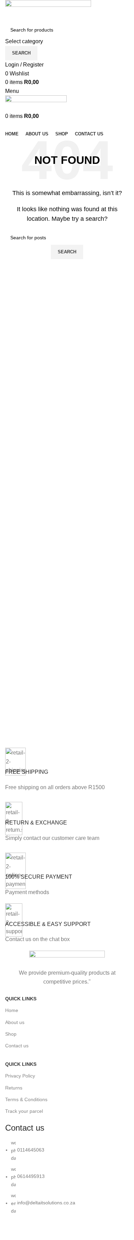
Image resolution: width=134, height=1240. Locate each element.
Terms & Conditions (26, 1099)
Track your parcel (24, 1111)
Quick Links (20, 998)
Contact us (17, 1045)
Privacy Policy (20, 1076)
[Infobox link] (67, 771)
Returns (13, 1088)
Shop (10, 1034)
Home (11, 1010)
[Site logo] (48, 11)
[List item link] (67, 1180)
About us (14, 1022)
